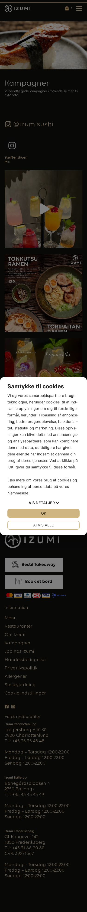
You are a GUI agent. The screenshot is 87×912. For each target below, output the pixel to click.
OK (43, 513)
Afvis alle (43, 525)
